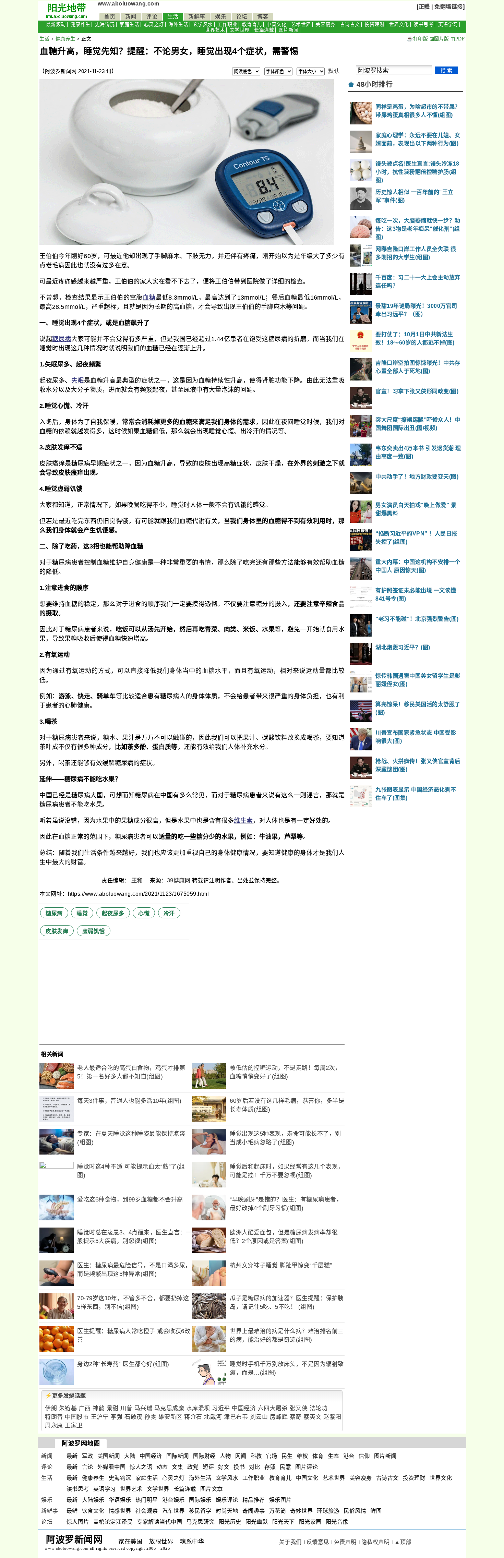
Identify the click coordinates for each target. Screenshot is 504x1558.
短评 (208, 1467)
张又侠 (299, 1408)
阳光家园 (310, 1522)
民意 (285, 1467)
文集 (177, 1467)
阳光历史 (230, 1522)
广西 (85, 1408)
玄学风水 (203, 24)
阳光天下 (283, 1522)
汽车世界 (173, 1511)
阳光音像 (337, 1522)
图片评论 (306, 1467)
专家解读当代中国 (159, 1522)
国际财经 (204, 1456)
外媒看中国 (111, 1467)
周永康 (54, 1425)
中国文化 (276, 24)
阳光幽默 (256, 1522)
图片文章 (211, 1489)
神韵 (99, 1408)
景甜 (113, 1408)
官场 (271, 1456)
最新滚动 (56, 24)
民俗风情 (355, 1511)
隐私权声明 (375, 1542)
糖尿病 (61, 339)
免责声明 (345, 1542)
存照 (270, 1467)
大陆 (129, 1456)
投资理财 (374, 24)
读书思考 (423, 24)
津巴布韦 (236, 1417)
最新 (72, 1456)
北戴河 (213, 1417)
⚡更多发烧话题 (65, 1396)
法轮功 (319, 1408)
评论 (151, 17)
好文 (223, 1467)
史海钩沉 (105, 24)
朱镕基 (68, 1408)
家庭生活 (129, 24)
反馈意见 (318, 1542)
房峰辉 (279, 1417)
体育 (318, 1456)
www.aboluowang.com (128, 4)
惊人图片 (78, 1522)
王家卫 (74, 1425)
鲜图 (376, 1511)
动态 (162, 1467)
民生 (287, 1456)
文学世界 (240, 30)
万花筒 (277, 1511)
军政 (87, 1456)
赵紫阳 (332, 1417)
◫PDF (458, 38)
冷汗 (169, 913)
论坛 (242, 17)
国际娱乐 (200, 1500)
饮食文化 (93, 1511)
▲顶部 (402, 1542)
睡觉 (82, 913)
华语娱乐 (120, 1500)
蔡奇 (296, 1417)
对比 (254, 1467)
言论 (87, 1467)
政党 (193, 1467)
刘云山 (259, 1417)
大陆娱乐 (93, 1500)
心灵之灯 (154, 24)
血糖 (149, 297)
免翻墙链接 (448, 7)
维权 (302, 1456)
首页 (109, 17)
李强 (117, 1417)
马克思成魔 (169, 1408)
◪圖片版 (439, 38)
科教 (256, 1456)
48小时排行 (375, 84)
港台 (349, 1456)
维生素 (243, 820)
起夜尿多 (113, 913)
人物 (225, 1456)
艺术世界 (301, 24)
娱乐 (220, 17)
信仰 (364, 1456)
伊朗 (51, 1408)
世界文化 (399, 24)
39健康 (176, 880)
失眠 (77, 380)
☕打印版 (417, 38)
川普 (126, 1408)
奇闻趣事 (253, 1511)
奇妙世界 (301, 1511)
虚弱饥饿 (93, 931)
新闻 (130, 17)
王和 (137, 880)
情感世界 (120, 1511)
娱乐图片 (280, 1500)
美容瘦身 (325, 24)
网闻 (241, 1456)
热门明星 (146, 1500)
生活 (173, 17)
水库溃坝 (198, 1408)
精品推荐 (253, 1500)
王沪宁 (100, 1417)
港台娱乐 (173, 1500)
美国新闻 (108, 1456)
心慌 (143, 913)
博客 (262, 17)
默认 (333, 71)
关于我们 (290, 1542)
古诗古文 (350, 24)
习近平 (221, 1408)
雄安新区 (170, 1417)
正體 (424, 7)
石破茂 (133, 1417)
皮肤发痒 (57, 931)
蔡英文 (312, 1417)
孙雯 (150, 1417)
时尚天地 (227, 1511)
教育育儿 (252, 24)
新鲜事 (196, 17)
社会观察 (146, 1511)
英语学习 (448, 24)
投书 (239, 1467)
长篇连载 (264, 30)
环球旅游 (328, 1511)
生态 (333, 1456)
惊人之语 (141, 1467)
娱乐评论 (227, 1500)
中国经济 (244, 1408)
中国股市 (77, 1417)
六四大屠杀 (273, 1408)
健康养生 (80, 24)
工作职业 (227, 24)
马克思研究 (200, 1522)
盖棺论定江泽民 (113, 1522)
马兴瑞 (143, 1408)
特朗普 (54, 1417)
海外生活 (178, 24)
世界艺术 (215, 30)
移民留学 (200, 1511)
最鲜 (72, 1511)
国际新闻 (177, 1456)
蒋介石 (193, 1417)
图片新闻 (289, 30)
